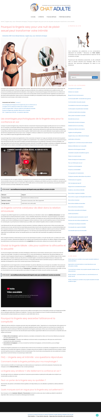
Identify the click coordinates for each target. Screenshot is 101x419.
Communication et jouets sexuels (76, 102)
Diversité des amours (73, 119)
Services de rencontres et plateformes (78, 220)
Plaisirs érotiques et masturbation (76, 159)
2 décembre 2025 (7, 36)
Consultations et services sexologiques (78, 105)
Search (95, 77)
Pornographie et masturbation (76, 173)
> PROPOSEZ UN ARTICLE (65, 17)
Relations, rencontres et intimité (76, 190)
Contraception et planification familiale (78, 109)
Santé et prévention (73, 213)
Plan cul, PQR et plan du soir (75, 163)
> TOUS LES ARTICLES (51, 17)
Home (2, 21)
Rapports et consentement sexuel (77, 186)
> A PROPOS (41, 17)
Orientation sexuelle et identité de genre (78, 153)
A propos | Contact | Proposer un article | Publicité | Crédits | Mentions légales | (47, 414)
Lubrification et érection (74, 139)
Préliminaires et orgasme (74, 180)
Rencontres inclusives (73, 200)
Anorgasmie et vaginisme (75, 88)
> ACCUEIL (32, 17)
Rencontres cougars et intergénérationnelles (79, 196)
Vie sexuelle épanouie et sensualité (77, 230)
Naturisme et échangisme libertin (76, 149)
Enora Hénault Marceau (18, 36)
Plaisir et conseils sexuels (74, 156)
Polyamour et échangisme (75, 166)
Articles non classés (73, 92)
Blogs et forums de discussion (76, 95)
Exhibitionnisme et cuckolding (75, 125)
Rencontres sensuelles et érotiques (77, 210)
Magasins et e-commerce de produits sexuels (80, 142)
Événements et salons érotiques (76, 122)
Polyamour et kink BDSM (74, 169)
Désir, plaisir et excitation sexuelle (76, 115)
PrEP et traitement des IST (74, 183)
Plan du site (70, 414)
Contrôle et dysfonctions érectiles (77, 112)
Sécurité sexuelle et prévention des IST (78, 217)
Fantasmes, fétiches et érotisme (76, 129)
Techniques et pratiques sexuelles (77, 224)
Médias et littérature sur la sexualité (77, 146)
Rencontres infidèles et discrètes (76, 203)
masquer (18, 102)
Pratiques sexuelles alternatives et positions (79, 176)
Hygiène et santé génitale (74, 132)
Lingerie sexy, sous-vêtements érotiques (16, 21)
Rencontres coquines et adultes (76, 193)
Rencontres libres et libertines (75, 207)
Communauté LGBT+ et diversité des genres (79, 98)
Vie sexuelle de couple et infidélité (77, 227)
